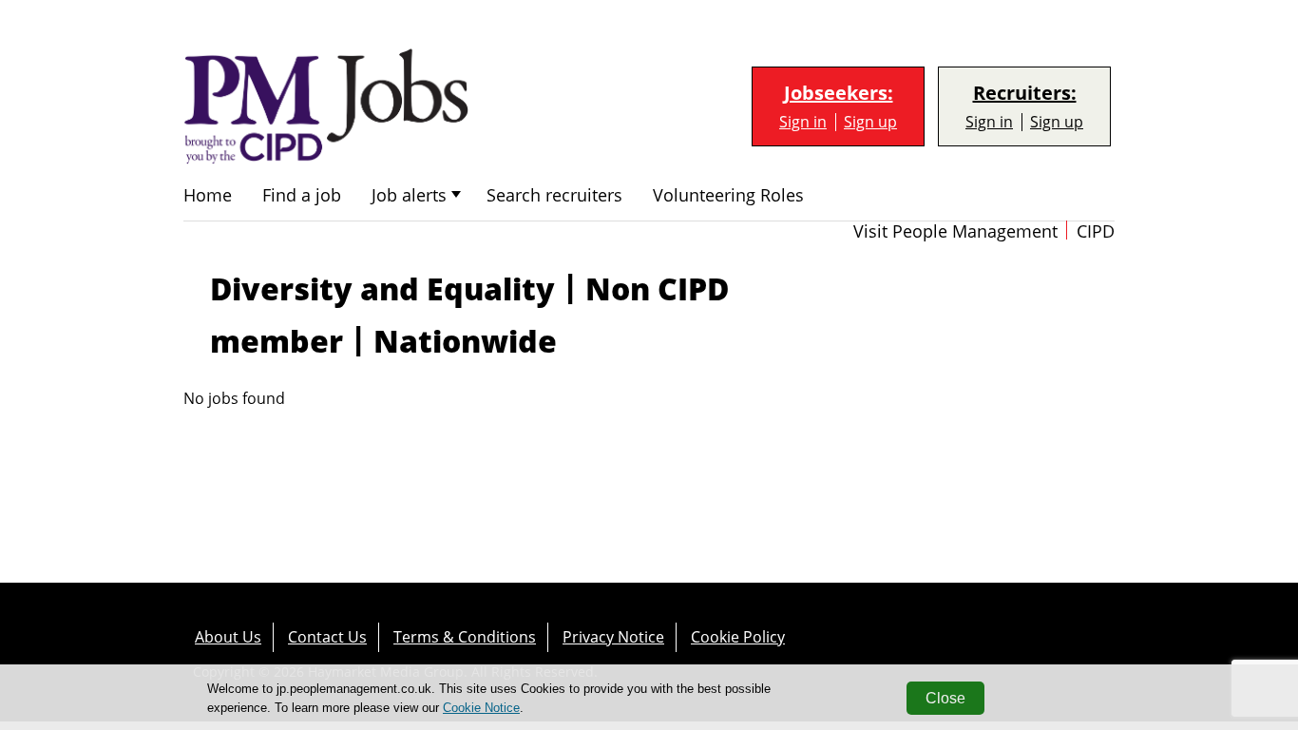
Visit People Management (955, 231)
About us (228, 636)
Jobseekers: (838, 93)
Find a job (301, 195)
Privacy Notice (613, 636)
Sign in (803, 122)
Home (207, 195)
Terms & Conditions (464, 636)
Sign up (870, 122)
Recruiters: (1025, 93)
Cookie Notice (481, 708)
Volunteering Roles (728, 195)
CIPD (1096, 231)
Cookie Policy (738, 636)
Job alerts (409, 195)
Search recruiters (554, 195)
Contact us (327, 636)
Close (945, 698)
